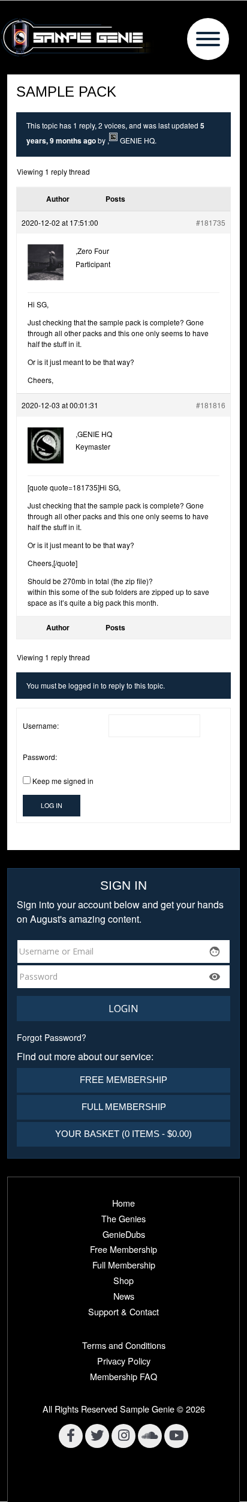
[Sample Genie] (123, 37)
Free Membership (123, 1080)
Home (123, 1202)
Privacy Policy (123, 1360)
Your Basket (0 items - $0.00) (123, 1134)
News (123, 1295)
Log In (51, 805)
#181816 (210, 405)
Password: (40, 757)
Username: (41, 725)
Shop (123, 1280)
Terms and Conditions (123, 1345)
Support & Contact (123, 1311)
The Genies (123, 1218)
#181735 (210, 222)
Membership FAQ (123, 1376)
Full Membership (124, 1107)
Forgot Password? (51, 1037)
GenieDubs (124, 1234)
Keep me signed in (63, 781)
